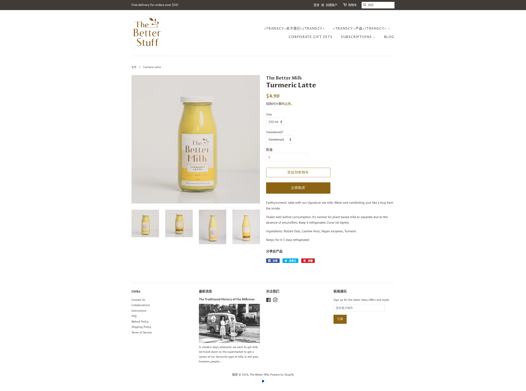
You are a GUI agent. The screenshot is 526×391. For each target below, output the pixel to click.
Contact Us (138, 300)
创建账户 (331, 5)
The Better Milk (259, 374)
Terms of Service (142, 332)
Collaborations (141, 305)
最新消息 (205, 291)
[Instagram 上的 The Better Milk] (275, 301)
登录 (316, 5)
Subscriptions (357, 37)
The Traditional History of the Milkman (227, 299)
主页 (134, 67)
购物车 (352, 5)
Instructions (139, 310)
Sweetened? (274, 132)
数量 (269, 150)
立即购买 (298, 188)
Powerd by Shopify (282, 374)
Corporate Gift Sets (310, 37)
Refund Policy (140, 321)
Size (269, 114)
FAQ (134, 316)
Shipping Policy (141, 327)
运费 (288, 104)
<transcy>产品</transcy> (360, 28)
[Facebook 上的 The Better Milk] (268, 301)
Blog (389, 37)
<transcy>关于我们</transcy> (294, 28)
